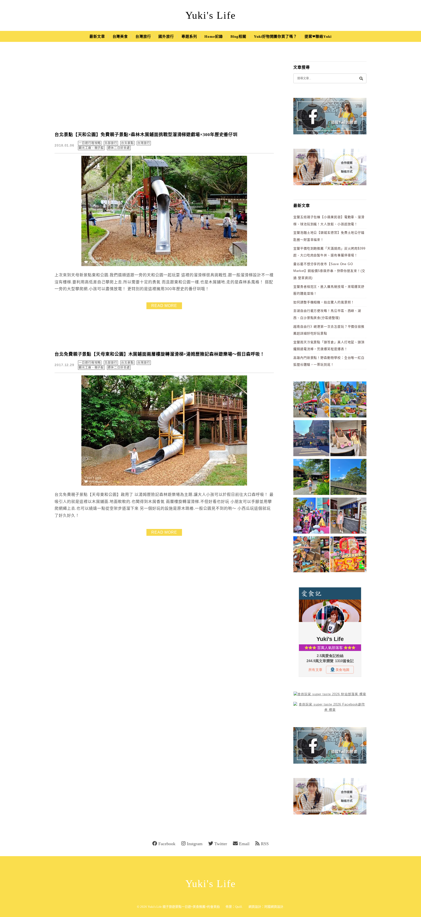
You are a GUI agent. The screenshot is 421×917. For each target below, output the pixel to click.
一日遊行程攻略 (90, 143)
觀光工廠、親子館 (91, 148)
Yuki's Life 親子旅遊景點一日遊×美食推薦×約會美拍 (184, 906)
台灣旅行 (143, 36)
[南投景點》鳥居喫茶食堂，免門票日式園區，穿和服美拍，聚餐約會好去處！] (311, 478)
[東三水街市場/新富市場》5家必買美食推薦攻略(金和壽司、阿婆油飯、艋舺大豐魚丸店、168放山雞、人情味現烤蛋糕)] (311, 439)
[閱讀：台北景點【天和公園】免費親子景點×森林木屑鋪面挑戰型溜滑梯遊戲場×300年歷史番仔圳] (164, 265)
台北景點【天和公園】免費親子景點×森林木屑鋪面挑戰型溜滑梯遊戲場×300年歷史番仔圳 (146, 134)
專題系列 (189, 36)
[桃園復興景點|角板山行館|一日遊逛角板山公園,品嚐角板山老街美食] (348, 478)
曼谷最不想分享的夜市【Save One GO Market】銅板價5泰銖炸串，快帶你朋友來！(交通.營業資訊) (329, 271)
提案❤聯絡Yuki (318, 36)
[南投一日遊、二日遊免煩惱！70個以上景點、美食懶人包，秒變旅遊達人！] (348, 400)
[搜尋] (361, 78)
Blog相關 (238, 36)
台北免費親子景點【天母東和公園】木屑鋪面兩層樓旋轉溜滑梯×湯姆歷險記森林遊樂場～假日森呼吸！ (160, 354)
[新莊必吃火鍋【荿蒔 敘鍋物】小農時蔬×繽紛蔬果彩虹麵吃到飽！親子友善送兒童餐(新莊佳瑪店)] (311, 555)
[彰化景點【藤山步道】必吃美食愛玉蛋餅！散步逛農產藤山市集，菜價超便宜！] (311, 400)
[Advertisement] (164, 90)
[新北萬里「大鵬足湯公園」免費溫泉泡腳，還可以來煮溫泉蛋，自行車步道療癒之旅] (348, 516)
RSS (265, 843)
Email (244, 843)
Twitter (220, 843)
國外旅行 (166, 36)
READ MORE (164, 306)
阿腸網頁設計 (273, 906)
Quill (238, 906)
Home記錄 (213, 36)
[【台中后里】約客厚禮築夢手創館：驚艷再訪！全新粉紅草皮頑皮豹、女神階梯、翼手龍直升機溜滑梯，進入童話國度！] (311, 516)
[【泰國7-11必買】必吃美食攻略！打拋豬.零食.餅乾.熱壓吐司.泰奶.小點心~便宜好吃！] (348, 555)
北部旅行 (111, 143)
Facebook (166, 843)
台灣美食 (120, 36)
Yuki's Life (210, 15)
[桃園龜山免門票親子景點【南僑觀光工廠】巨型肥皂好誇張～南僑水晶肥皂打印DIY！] (348, 439)
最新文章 (97, 36)
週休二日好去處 (119, 148)
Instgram (194, 843)
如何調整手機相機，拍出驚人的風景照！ (323, 302)
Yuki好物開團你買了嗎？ (275, 36)
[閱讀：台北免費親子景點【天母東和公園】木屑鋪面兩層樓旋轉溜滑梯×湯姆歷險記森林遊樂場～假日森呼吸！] (164, 484)
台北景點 (127, 143)
